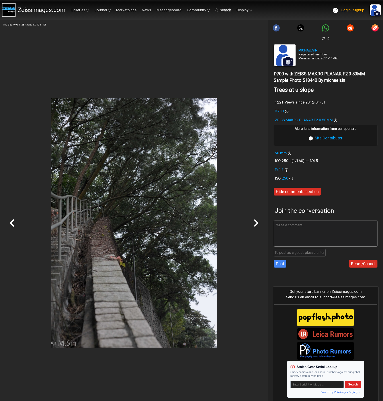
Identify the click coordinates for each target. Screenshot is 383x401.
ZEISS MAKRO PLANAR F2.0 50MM (304, 120)
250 (285, 178)
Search (353, 384)
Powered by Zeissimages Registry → (341, 392)
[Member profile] (285, 55)
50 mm (281, 153)
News (146, 10)
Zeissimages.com (41, 10)
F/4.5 (279, 169)
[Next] (256, 228)
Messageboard (169, 10)
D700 (279, 111)
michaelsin (308, 50)
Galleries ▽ (80, 10)
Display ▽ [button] (244, 10)
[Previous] (12, 228)
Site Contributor (328, 138)
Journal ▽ (102, 10)
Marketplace (126, 10)
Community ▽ (198, 10)
